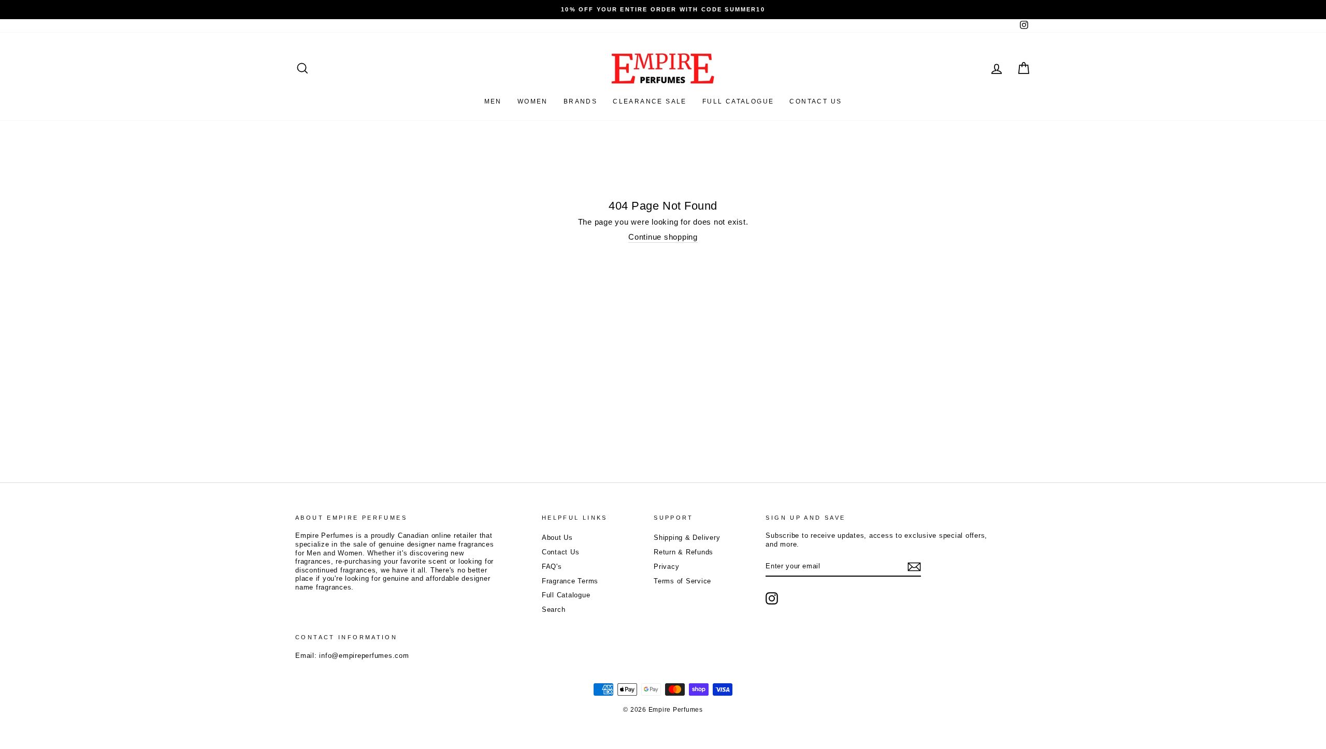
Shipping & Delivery (687, 537)
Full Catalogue (566, 595)
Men (493, 101)
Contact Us (561, 552)
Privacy (666, 566)
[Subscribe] (914, 567)
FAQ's (552, 566)
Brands (580, 101)
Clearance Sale (650, 101)
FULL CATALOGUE (738, 101)
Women (532, 101)
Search (554, 609)
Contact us (815, 101)
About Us (557, 537)
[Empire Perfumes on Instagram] (772, 598)
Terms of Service (682, 581)
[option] (663, 9)
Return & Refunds (683, 552)
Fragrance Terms (570, 581)
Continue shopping (663, 236)
